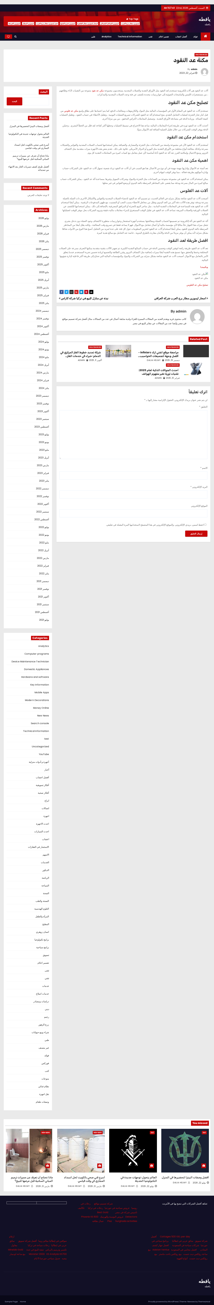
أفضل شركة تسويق (27, 1241)
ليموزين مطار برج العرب (130, 23)
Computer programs (36, 653)
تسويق (46, 955)
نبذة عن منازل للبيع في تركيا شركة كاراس (84, 298)
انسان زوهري (42, 932)
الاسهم (46, 854)
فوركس (45, 1063)
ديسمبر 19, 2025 (172, 360)
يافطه (204, 19)
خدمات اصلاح (42, 993)
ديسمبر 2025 (42, 249)
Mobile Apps (42, 692)
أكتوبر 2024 (43, 326)
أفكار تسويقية (42, 785)
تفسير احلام (164, 36)
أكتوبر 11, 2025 (95, 360)
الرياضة (45, 878)
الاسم (203, 468)
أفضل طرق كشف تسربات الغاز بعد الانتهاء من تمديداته (28, 168)
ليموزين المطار (28, 23)
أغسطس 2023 (41, 426)
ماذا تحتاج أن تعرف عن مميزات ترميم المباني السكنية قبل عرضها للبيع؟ (31, 157)
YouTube (44, 754)
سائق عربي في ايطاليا (182, 1241)
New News (43, 715)
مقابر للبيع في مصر (142, 323)
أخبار (46, 769)
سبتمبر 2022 (42, 511)
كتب (47, 1071)
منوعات (45, 1078)
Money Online (41, 708)
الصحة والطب (42, 901)
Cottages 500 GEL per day (175, 1236)
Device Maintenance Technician (30, 661)
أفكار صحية (43, 793)
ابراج (47, 800)
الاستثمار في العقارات (38, 847)
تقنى (150, 36)
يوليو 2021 (44, 620)
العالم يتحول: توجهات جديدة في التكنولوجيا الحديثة (29, 135)
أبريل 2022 (43, 550)
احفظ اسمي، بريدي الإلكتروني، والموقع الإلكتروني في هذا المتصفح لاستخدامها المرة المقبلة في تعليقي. (155, 524)
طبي (93, 36)
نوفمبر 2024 (42, 318)
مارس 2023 (43, 465)
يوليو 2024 (43, 341)
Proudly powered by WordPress (163, 1301)
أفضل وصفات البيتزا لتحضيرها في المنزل (29, 126)
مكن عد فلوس (71, 111)
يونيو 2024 (43, 349)
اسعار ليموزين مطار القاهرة (87, 23)
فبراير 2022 (43, 565)
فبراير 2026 (43, 233)
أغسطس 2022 (41, 519)
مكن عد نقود (98, 90)
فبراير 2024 (43, 380)
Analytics (107, 36)
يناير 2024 (44, 388)
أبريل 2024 (43, 365)
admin (194, 69)
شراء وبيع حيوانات (40, 1032)
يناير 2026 (44, 241)
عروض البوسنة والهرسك (112, 1216)
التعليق (203, 406)
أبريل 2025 (43, 280)
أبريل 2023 (43, 457)
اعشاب (45, 839)
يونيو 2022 (44, 535)
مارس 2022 (43, 558)
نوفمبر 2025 (43, 256)
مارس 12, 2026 (95, 1186)
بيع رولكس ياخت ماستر (170, 1254)
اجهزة (46, 816)
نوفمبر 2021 (43, 589)
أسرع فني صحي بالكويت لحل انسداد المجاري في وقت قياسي (31, 146)
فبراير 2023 (43, 473)
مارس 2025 (43, 287)
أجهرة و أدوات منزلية (39, 762)
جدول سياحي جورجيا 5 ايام (47, 1258)
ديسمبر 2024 (42, 311)
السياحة (45, 885)
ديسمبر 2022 (42, 488)
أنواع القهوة (182, 1258)
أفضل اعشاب (181, 36)
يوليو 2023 (44, 434)
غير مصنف (44, 1047)
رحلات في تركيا (95, 1208)
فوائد (195, 36)
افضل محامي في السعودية (184, 1249)
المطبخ (45, 924)
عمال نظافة (98, 1221)
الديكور (45, 870)
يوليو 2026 (43, 218)
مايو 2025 (44, 272)
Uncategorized (201, 55)
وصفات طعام (42, 1102)
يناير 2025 (44, 303)
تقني (47, 978)
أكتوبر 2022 (43, 504)
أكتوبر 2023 (43, 411)
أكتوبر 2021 (43, 596)
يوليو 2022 (44, 527)
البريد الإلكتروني (198, 487)
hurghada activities (126, 1221)
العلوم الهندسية (41, 908)
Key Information (39, 684)
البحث (44, 91)
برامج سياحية (42, 947)
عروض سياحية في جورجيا (117, 1208)
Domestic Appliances (36, 669)
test (46, 738)
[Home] (206, 37)
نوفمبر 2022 (43, 496)
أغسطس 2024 (41, 334)
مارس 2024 (43, 372)
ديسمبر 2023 (42, 395)
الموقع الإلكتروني (199, 506)
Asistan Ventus (160, 1249)
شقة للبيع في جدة (35, 1249)
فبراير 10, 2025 (173, 378)
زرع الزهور (43, 1024)
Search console (40, 723)
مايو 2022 (44, 542)
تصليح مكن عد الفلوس (197, 285)
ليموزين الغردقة (14, 23)
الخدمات (45, 862)
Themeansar (204, 1301)
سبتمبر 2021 (43, 604)
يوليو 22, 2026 (199, 1182)
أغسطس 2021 (42, 612)
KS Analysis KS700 (56, 1254)
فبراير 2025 (43, 295)
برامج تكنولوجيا (42, 939)
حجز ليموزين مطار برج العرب (47, 23)
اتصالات (45, 808)
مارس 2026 (43, 226)
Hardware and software (35, 677)
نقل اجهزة (44, 1094)
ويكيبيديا (204, 267)
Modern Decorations (37, 700)
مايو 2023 (44, 450)
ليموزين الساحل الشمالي (109, 23)
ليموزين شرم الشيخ (67, 23)
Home (23, 1301)
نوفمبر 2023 (43, 403)
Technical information (130, 36)
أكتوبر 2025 (43, 264)
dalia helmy (154, 360)
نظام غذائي (43, 1086)
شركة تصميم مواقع (103, 1203)
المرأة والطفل (42, 916)
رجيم (46, 1017)
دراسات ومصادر (41, 1001)
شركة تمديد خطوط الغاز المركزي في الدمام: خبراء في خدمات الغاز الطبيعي (80, 356)
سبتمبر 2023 (42, 419)
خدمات (45, 986)
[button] (15, 36)
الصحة (46, 893)
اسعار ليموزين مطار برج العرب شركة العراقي (180, 298)
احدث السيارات (41, 831)
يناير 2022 (44, 573)
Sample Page (11, 1301)
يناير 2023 (44, 480)
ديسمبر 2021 (43, 581)
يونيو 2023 (44, 442)
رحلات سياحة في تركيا (38, 1245)
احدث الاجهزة (42, 823)
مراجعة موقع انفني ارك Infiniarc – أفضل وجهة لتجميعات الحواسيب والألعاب (158, 356)
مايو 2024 (44, 357)
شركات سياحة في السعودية (185, 1245)
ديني (47, 1009)
